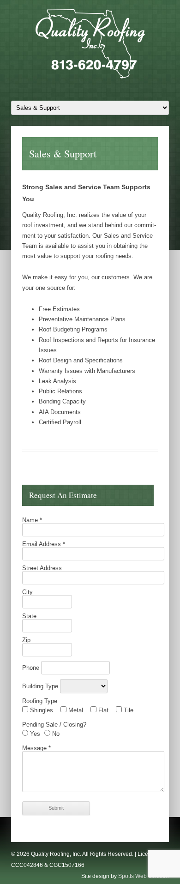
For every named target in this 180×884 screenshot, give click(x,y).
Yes (34, 733)
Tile (127, 710)
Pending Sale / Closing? (54, 724)
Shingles (40, 710)
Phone (31, 667)
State (29, 616)
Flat (102, 710)
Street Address (42, 568)
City (27, 592)
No (55, 733)
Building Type (41, 686)
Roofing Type (39, 701)
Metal (74, 710)
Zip (26, 640)
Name (32, 520)
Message (36, 748)
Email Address (43, 544)
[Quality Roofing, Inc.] (90, 45)
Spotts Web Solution (143, 876)
